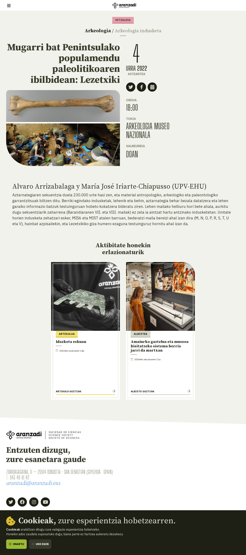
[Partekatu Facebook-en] (141, 87)
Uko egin (42, 544)
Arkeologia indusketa (138, 31)
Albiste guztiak (142, 391)
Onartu (18, 544)
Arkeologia (98, 31)
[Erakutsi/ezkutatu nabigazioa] (9, 5)
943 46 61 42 (19, 477)
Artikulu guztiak (68, 391)
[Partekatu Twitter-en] (130, 87)
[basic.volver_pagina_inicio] (124, 6)
